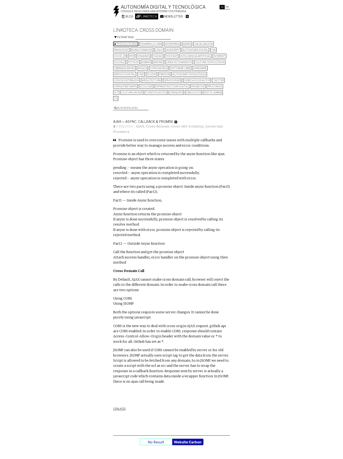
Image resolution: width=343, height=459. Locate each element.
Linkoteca (149, 16)
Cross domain (157, 126)
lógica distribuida (126, 80)
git (116, 92)
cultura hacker (132, 92)
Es (222, 7)
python (133, 62)
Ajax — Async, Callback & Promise (143, 122)
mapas (187, 43)
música (142, 68)
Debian (146, 62)
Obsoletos (193, 92)
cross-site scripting (187, 126)
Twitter (218, 80)
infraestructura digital (171, 86)
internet (219, 56)
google (119, 62)
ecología (146, 86)
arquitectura (151, 80)
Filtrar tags (125, 37)
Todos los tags (126, 43)
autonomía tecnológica (189, 74)
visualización (203, 43)
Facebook (197, 86)
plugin (151, 74)
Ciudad (157, 56)
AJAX (140, 126)
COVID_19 (120, 56)
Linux (159, 50)
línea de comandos (179, 62)
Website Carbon (187, 442)
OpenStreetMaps (125, 86)
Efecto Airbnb (213, 92)
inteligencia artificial (195, 56)
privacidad (121, 50)
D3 (115, 98)
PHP (131, 56)
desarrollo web (151, 43)
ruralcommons (142, 50)
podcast (171, 56)
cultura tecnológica (209, 62)
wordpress (172, 43)
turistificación (156, 92)
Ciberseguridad (124, 68)
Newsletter (173, 16)
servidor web (172, 80)
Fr (227, 7)
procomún (214, 86)
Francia (164, 74)
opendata (176, 92)
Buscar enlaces (127, 107)
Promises (121, 132)
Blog (129, 16)
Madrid (158, 62)
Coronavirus (159, 68)
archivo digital (124, 74)
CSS (213, 50)
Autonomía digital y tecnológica (163, 7)
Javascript (173, 50)
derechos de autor (197, 80)
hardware (200, 68)
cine (141, 74)
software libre (180, 68)
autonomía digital (195, 50)
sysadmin (143, 56)
